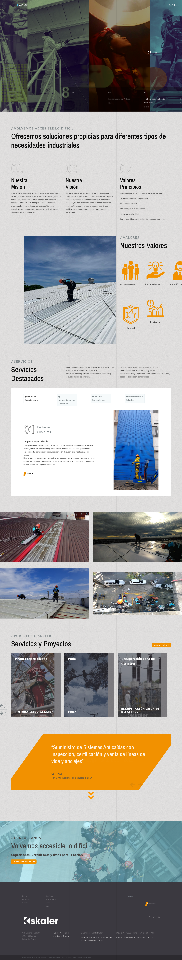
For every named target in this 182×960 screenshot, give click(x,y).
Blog (47, 906)
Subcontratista (51, 899)
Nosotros (25, 899)
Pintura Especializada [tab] (98, 398)
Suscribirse (151, 903)
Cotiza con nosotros (22, 861)
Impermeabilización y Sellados (31, 661)
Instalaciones (78, 659)
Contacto (49, 903)
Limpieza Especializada (138, 659)
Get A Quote (174, 5)
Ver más (28, 473)
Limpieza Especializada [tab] (31, 398)
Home (24, 896)
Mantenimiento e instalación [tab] (67, 401)
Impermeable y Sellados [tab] (134, 398)
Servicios (49, 896)
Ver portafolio (160, 645)
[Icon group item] (149, 917)
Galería (25, 903)
